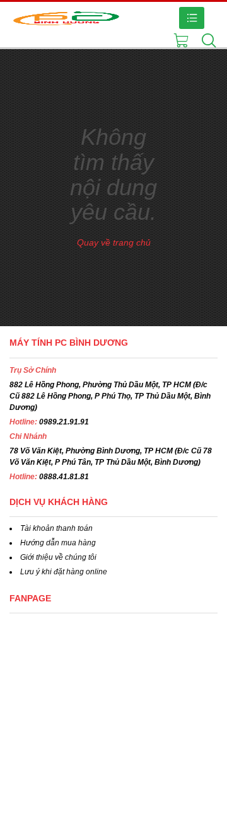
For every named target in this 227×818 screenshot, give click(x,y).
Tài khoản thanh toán (56, 528)
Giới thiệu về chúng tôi (58, 557)
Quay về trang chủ (114, 242)
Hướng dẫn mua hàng (58, 542)
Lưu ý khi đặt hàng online (63, 571)
